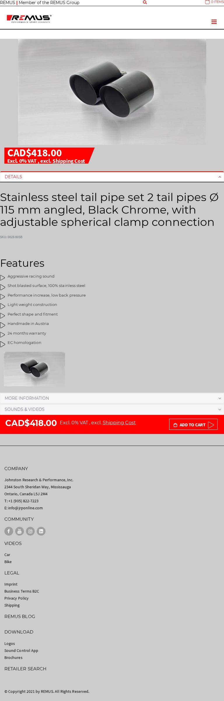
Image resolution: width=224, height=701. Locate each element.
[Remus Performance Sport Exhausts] (29, 18)
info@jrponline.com (25, 507)
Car (7, 554)
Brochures (13, 657)
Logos (9, 643)
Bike (8, 561)
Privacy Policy (16, 598)
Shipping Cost (68, 160)
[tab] (112, 176)
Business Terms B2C (21, 591)
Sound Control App (21, 650)
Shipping (12, 605)
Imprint (11, 584)
